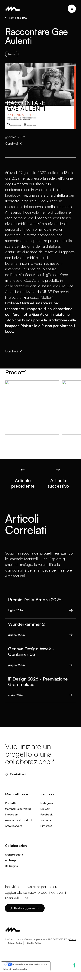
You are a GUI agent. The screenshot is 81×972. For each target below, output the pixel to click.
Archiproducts (14, 854)
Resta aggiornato (26, 908)
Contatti (10, 803)
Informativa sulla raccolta (15, 969)
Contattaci (18, 774)
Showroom (11, 814)
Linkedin (45, 808)
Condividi (11, 143)
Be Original (11, 865)
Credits (72, 939)
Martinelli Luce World (18, 808)
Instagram (46, 803)
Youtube (45, 820)
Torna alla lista (18, 17)
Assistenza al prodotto (19, 820)
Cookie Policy (34, 943)
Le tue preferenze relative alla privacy (29, 964)
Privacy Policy (15, 943)
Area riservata (13, 825)
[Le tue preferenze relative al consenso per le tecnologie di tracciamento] (74, 965)
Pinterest (46, 825)
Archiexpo (11, 860)
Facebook (46, 814)
